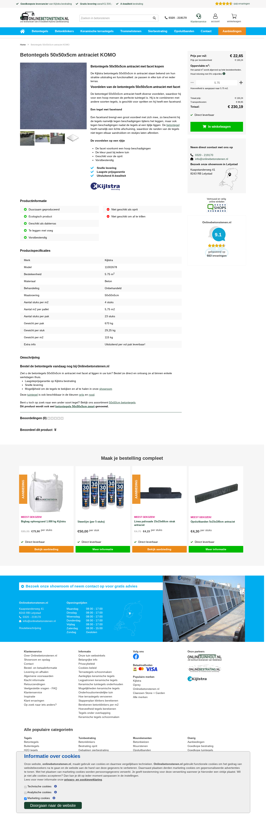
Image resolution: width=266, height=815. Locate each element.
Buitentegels (31, 746)
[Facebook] (136, 656)
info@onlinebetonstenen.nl (211, 158)
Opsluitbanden (184, 31)
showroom (105, 388)
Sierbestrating (157, 31)
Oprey (137, 684)
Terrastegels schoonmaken (95, 671)
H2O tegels (31, 750)
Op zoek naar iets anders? (40, 704)
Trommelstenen (130, 31)
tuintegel (32, 394)
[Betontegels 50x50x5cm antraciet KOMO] (53, 96)
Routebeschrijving (30, 628)
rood (91, 394)
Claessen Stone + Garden (149, 693)
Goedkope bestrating (200, 746)
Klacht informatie (34, 680)
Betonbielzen (141, 741)
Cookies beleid (87, 667)
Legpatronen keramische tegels (97, 680)
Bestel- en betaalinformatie (40, 667)
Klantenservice (33, 692)
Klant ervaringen (34, 700)
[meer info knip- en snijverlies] (225, 73)
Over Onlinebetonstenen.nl (40, 655)
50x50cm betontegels (122, 402)
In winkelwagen (219, 126)
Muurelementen (142, 738)
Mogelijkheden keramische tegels (99, 688)
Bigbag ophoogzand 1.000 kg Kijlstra (43, 521)
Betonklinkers (64, 31)
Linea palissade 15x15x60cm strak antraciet (154, 523)
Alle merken (140, 697)
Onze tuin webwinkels (91, 655)
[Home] (44, 16)
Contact (206, 31)
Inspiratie (29, 696)
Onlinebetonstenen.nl (146, 688)
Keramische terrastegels (97, 31)
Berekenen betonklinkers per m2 (98, 704)
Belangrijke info (87, 659)
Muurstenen (140, 746)
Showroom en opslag (37, 659)
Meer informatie (102, 549)
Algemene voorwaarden (38, 676)
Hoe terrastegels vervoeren (95, 696)
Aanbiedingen (232, 31)
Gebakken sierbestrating (93, 750)
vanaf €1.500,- (96, 4)
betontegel (173, 125)
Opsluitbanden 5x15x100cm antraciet (213, 521)
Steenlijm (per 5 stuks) (91, 521)
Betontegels (40, 31)
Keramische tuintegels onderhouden (100, 684)
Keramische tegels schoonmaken (98, 716)
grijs (81, 394)
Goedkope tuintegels (200, 750)
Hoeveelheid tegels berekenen (97, 708)
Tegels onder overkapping (94, 712)
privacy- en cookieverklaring (83, 779)
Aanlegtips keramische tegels (96, 676)
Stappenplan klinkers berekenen (98, 700)
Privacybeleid (86, 663)
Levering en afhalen (36, 671)
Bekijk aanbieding (46, 549)
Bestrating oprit (87, 746)
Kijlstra (57, 4)
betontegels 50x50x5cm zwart (75, 406)
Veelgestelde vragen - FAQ (40, 688)
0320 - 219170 (178, 17)
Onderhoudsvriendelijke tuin (95, 692)
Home (23, 44)
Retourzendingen (34, 684)
